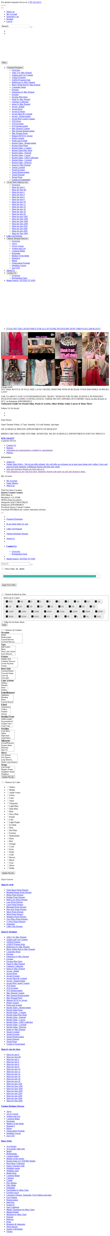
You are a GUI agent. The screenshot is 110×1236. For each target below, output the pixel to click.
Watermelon (14, 836)
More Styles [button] (6, 1141)
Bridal (9, 1151)
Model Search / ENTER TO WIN (20, 559)
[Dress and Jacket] (8, 652)
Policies (9, 452)
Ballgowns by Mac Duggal (17, 947)
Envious (9, 954)
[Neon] (4, 688)
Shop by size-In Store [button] (10, 1049)
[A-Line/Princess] (7, 743)
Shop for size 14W (14, 1084)
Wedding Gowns (13, 1133)
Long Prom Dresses (14, 904)
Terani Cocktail (12, 1032)
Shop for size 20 (13, 1081)
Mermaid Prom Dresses (16, 907)
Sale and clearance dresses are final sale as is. (25, 469)
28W (100, 611)
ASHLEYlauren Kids (15, 944)
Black (11, 860)
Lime (11, 798)
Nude (11, 852)
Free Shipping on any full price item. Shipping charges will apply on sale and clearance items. (46, 471)
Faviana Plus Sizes (14, 961)
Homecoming (12, 1200)
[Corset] (9, 666)
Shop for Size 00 (13, 1057)
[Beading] (7, 697)
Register (9, 19)
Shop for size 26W (14, 1098)
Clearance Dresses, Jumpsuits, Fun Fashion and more (29, 1195)
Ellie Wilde (11, 1185)
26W (87, 611)
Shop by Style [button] (7, 885)
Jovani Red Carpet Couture (18, 983)
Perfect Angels (12, 1003)
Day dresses (11, 1183)
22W (62, 611)
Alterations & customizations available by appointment (29, 450)
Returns (9, 448)
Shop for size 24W (14, 1096)
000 (11, 601)
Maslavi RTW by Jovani (16, 1000)
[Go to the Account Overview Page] (2, 7)
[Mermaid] (7, 748)
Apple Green (14, 792)
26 (62, 606)
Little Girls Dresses (14, 926)
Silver (11, 865)
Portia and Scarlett (14, 1005)
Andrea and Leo (13, 1116)
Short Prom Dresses (14, 914)
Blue (11, 811)
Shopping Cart (12, 16)
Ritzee (9, 1128)
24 (51, 606)
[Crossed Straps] (8, 673)
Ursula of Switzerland (15, 1044)
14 (99, 601)
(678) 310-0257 (7, 438)
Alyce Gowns (12, 1114)
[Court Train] (7, 726)
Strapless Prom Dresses (16, 917)
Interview (10, 1202)
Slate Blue (13, 809)
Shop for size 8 (12, 1067)
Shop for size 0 (12, 1054)
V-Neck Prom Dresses (15, 921)
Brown (12, 857)
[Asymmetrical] (7, 721)
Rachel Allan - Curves (15, 1020)
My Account (11, 14)
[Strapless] (8, 774)
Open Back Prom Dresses (17, 890)
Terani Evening (12, 1034)
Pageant (9, 1217)
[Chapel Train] (7, 724)
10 (78, 601)
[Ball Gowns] (8, 647)
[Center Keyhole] (9, 664)
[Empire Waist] (7, 745)
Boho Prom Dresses (14, 895)
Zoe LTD (10, 1136)
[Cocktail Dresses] (11, 642)
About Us (10, 462)
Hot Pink (13, 830)
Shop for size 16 (13, 1076)
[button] (15, 67)
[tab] (57, 546)
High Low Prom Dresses (17, 900)
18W (36, 611)
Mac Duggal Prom (14, 998)
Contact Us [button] (11, 546)
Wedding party (12, 1171)
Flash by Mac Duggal (15, 964)
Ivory (11, 849)
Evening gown (12, 1192)
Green (11, 795)
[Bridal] (11, 635)
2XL (99, 616)
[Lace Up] (8, 676)
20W (49, 611)
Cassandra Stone (13, 951)
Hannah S (10, 1126)
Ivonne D (10, 1205)
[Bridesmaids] (11, 637)
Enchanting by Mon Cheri (17, 1190)
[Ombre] (4, 690)
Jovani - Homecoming (15, 981)
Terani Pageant (12, 1039)
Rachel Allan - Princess (16, 1027)
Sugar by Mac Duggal (15, 1029)
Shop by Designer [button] (9, 932)
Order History (12, 483)
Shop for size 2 (12, 1059)
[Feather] (6, 712)
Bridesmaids (11, 1154)
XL (87, 616)
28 (73, 606)
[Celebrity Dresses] (9, 661)
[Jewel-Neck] (7, 738)
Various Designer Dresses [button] (12, 1106)
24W (74, 611)
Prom (8, 1222)
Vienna (9, 1231)
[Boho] (8, 649)
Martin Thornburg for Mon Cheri (20, 1209)
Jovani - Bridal (12, 971)
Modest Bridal (12, 1212)
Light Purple (14, 822)
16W (23, 611)
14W (11, 611)
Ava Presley (11, 1146)
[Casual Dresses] (11, 640)
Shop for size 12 (13, 1071)
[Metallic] (4, 685)
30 (83, 606)
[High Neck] (7, 736)
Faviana (9, 959)
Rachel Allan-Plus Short (16, 1015)
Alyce (9, 1111)
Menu (4, 63)
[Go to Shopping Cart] (2, 5)
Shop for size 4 (12, 1062)
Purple (12, 817)
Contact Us (11, 445)
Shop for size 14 (13, 1074)
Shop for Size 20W (14, 1091)
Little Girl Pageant (14, 529)
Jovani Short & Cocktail (16, 978)
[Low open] (8, 678)
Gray (11, 863)
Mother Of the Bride (15, 1123)
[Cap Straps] (8, 767)
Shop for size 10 (13, 1069)
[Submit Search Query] (31, 564)
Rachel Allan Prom (14, 1010)
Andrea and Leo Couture (17, 939)
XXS (36, 616)
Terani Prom (11, 1041)
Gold (11, 855)
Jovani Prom (11, 973)
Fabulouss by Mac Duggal (17, 956)
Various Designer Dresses (17, 534)
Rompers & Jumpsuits (15, 1224)
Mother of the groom (15, 1158)
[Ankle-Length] (7, 719)
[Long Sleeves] (9, 760)
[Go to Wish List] (5, 5)
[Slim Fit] (7, 750)
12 (88, 601)
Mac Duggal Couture (15, 993)
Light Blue (13, 806)
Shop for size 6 (12, 1064)
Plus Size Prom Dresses (16, 909)
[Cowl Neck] (7, 731)
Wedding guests (13, 1168)
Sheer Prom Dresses (14, 912)
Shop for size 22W (14, 1093)
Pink (11, 828)
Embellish (10, 1188)
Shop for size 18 (13, 1079)
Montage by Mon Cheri (16, 1214)
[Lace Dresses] (8, 654)
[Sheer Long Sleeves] (9, 762)
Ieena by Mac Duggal (15, 969)
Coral (11, 846)
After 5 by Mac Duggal (16, 937)
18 (20, 606)
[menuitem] (57, 12)
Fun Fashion (11, 1197)
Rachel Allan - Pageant (16, 1017)
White (11, 868)
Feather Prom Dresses (15, 897)
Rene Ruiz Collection (15, 1163)
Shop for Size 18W (14, 1088)
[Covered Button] (8, 671)
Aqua (11, 801)
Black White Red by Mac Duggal (20, 949)
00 (21, 601)
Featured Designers (14, 519)
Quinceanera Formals (15, 1131)
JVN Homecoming (14, 990)
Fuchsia (12, 833)
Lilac (11, 819)
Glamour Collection (14, 966)
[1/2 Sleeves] (9, 755)
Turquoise (13, 803)
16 (10, 606)
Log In (9, 21)
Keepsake (10, 1121)
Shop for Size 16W (14, 1086)
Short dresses (12, 1226)
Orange (12, 844)
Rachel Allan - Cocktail (16, 1024)
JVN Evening (12, 988)
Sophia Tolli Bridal (14, 1229)
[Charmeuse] (6, 707)
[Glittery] (4, 683)
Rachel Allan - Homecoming (18, 1007)
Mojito (12, 790)
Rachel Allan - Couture (16, 1012)
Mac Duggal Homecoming (17, 995)
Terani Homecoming (15, 1037)
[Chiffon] (6, 709)
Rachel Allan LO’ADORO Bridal (20, 1161)
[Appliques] (7, 695)
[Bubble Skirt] (9, 659)
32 (93, 606)
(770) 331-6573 (34, 2)
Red (11, 841)
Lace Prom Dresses (14, 902)
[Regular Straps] (8, 769)
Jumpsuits (10, 924)
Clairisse (10, 1178)
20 (31, 606)
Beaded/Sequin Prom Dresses (19, 892)
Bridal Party (11, 1173)
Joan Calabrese (12, 1207)
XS (48, 616)
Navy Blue (14, 814)
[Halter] (7, 733)
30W (11, 616)
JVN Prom (11, 986)
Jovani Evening (13, 976)
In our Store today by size (17, 524)
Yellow (12, 787)
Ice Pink (12, 825)
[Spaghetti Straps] (8, 772)
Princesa (10, 1219)
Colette (9, 1180)
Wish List (10, 12)
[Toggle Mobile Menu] (2, 512)
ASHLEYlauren (13, 942)
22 (41, 606)
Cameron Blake (13, 1119)
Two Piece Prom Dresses (17, 919)
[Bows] (7, 700)
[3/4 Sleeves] (9, 757)
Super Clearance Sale (15, 1166)
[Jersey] (6, 714)
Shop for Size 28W (14, 1101)
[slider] (98, 576)
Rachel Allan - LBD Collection (19, 1022)
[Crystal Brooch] (7, 702)
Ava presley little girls (15, 1149)
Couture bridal (12, 1156)
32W (23, 616)
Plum (11, 838)
